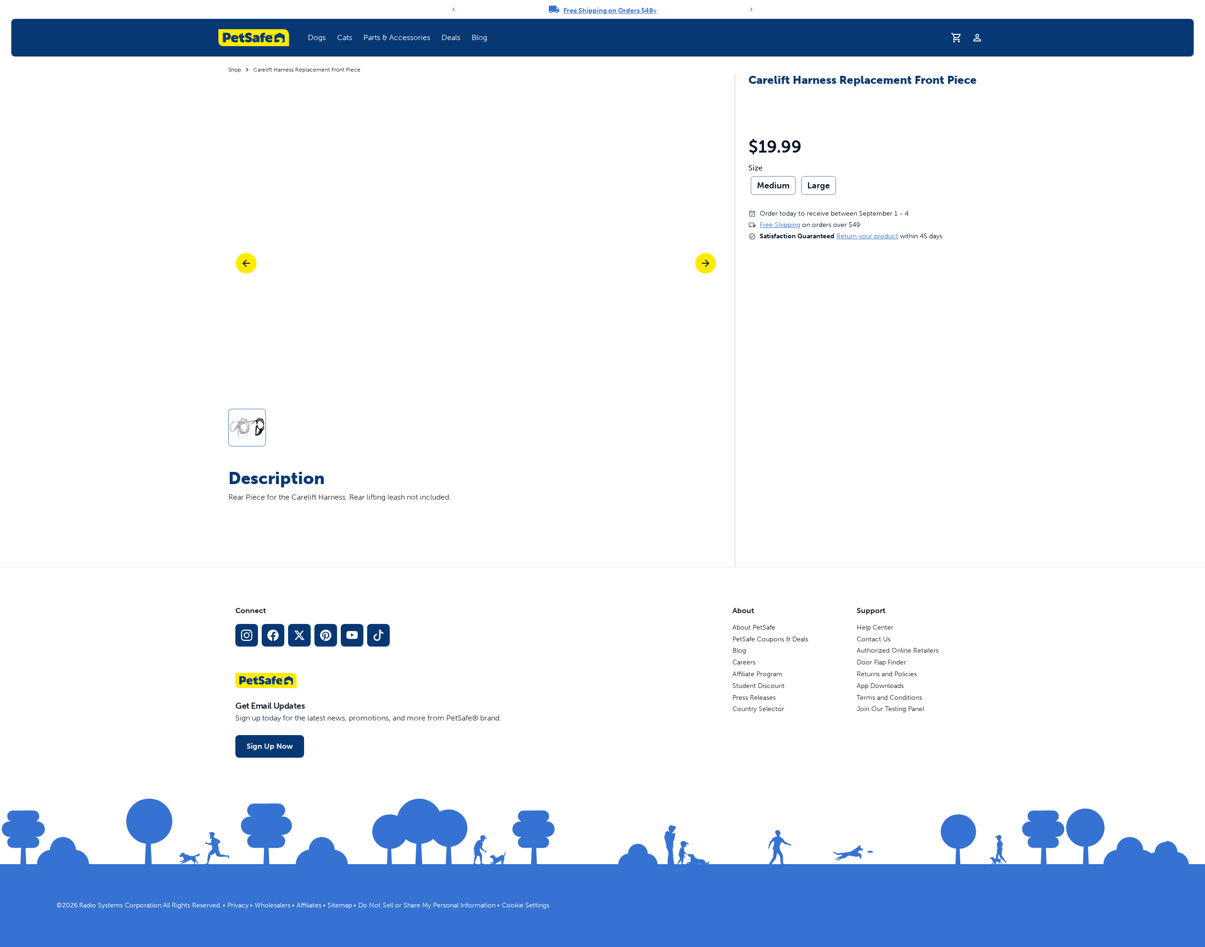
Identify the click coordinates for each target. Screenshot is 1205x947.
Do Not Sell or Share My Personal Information (427, 905)
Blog (479, 37)
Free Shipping (780, 225)
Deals (451, 37)
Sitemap (340, 905)
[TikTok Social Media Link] (378, 635)
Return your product (867, 236)
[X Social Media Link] (299, 635)
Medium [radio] (773, 185)
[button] (316, 38)
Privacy (238, 905)
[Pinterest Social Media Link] (325, 635)
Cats (344, 37)
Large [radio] (818, 185)
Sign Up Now (270, 746)
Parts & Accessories (396, 37)
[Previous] (453, 9)
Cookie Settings (525, 905)
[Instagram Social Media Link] (246, 635)
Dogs (317, 37)
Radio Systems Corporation (120, 905)
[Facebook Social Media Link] (273, 635)
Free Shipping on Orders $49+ (610, 11)
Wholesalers (272, 905)
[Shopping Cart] (956, 37)
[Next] (751, 9)
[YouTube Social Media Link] (352, 635)
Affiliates (309, 905)
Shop (234, 69)
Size (755, 168)
